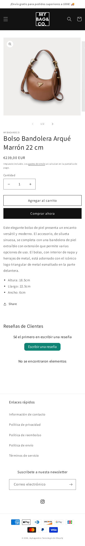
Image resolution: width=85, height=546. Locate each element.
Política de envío (21, 445)
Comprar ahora (42, 213)
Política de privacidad (25, 425)
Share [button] (13, 304)
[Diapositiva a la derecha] (53, 124)
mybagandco (35, 538)
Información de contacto (27, 414)
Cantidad (9, 175)
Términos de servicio (24, 455)
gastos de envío (36, 163)
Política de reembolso (25, 435)
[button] (6, 19)
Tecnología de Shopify (52, 538)
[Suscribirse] (71, 484)
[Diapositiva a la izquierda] (33, 124)
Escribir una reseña (42, 346)
